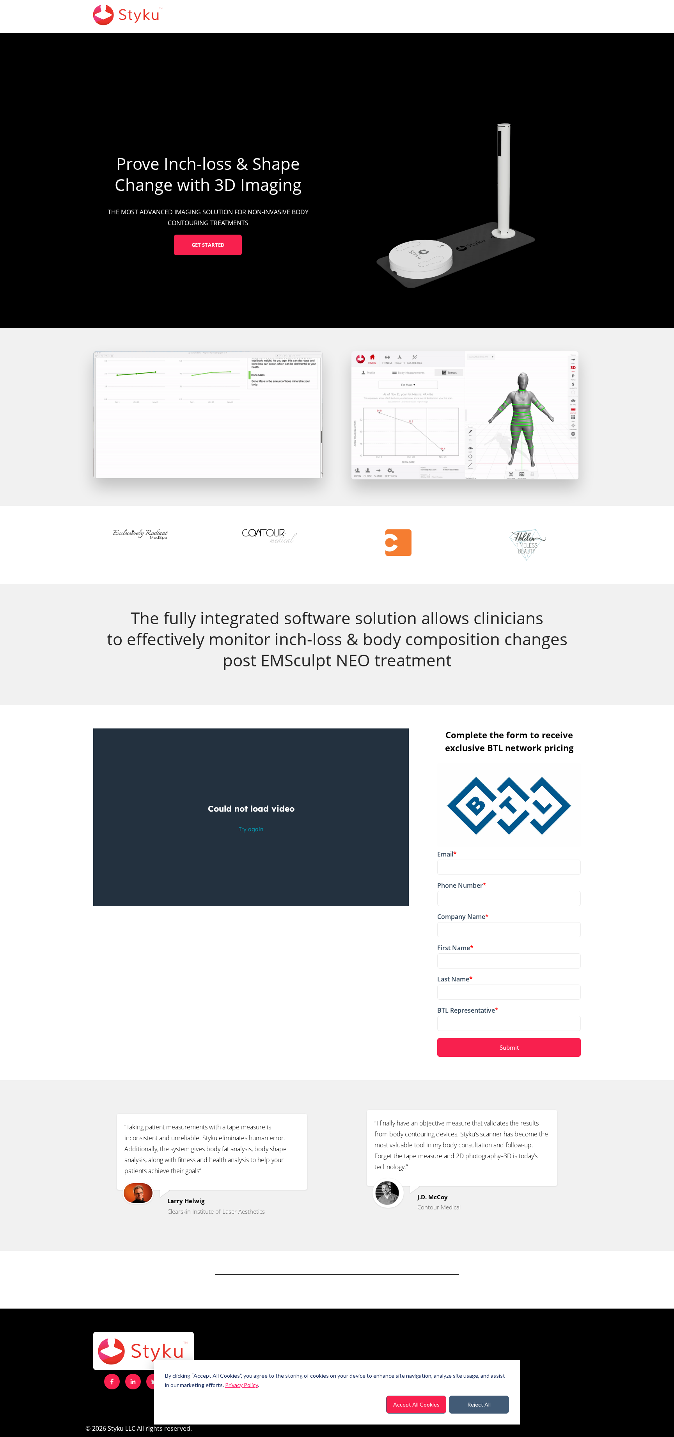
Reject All (479, 1404)
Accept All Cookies (416, 1404)
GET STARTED (208, 244)
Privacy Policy (241, 1385)
